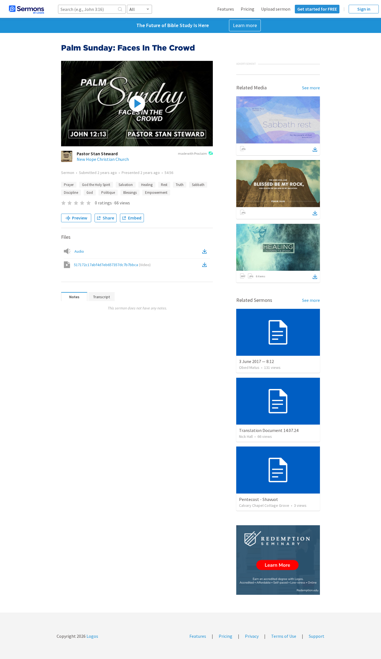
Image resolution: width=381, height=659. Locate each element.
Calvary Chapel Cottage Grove (264, 505)
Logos (92, 636)
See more (311, 87)
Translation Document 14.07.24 (268, 430)
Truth (180, 184)
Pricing (247, 9)
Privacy (252, 636)
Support (316, 636)
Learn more (245, 25)
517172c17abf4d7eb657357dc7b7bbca (112, 264)
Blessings (130, 192)
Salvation (126, 184)
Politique (108, 192)
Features (225, 9)
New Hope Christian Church (103, 159)
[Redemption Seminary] (278, 560)
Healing (147, 184)
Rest (164, 184)
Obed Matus (249, 367)
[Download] (315, 149)
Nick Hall (246, 436)
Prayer (69, 184)
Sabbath (198, 184)
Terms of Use (283, 636)
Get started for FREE (317, 9)
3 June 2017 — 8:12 (256, 361)
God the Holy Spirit (96, 184)
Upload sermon (275, 9)
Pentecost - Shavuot (258, 499)
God (89, 192)
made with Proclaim (192, 153)
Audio (79, 251)
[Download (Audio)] (205, 251)
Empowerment (156, 192)
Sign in (363, 9)
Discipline (71, 192)
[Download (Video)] (205, 265)
